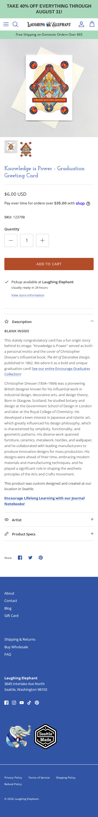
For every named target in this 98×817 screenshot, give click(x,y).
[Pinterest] (37, 703)
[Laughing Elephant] (49, 24)
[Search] (18, 24)
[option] (49, 88)
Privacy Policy (13, 777)
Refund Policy (13, 784)
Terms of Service (39, 777)
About (9, 593)
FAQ (7, 654)
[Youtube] (22, 703)
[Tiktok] (29, 703)
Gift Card (11, 615)
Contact (10, 600)
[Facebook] (6, 703)
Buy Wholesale (16, 646)
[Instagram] (14, 703)
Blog (7, 608)
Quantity (11, 229)
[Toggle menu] (6, 24)
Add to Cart (48, 263)
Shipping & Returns (19, 639)
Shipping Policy (65, 777)
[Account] (80, 24)
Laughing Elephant (27, 799)
